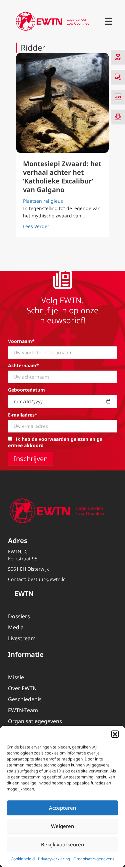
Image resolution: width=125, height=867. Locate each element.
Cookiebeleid (23, 859)
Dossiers (19, 616)
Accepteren (62, 807)
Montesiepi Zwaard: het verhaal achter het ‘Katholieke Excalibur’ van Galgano (62, 176)
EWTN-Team (23, 710)
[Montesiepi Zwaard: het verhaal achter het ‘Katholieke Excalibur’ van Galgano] (62, 103)
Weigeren (62, 826)
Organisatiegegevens (35, 721)
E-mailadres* (22, 415)
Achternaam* (23, 365)
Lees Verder (36, 226)
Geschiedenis (25, 699)
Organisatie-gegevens (93, 859)
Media (16, 627)
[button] (115, 734)
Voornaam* (21, 341)
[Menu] (108, 21)
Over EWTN (22, 688)
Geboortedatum (26, 390)
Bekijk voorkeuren (62, 844)
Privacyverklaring (54, 859)
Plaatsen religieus (43, 201)
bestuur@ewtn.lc (46, 579)
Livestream (22, 638)
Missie (16, 677)
